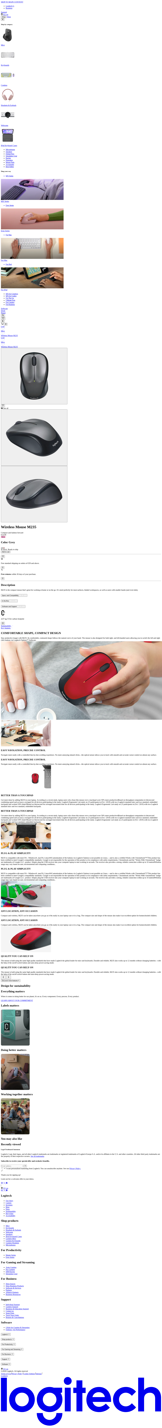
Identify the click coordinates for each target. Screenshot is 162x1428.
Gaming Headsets (12, 1243)
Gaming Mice (11, 1239)
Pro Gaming (10, 1270)
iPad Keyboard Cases (14, 1236)
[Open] (5, 324)
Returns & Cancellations (15, 1317)
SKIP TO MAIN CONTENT (12, 2)
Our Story (9, 1201)
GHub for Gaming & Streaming (18, 1328)
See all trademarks (37, 1156)
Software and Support (9, 607)
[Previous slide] (3, 977)
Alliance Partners (12, 1292)
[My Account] (3, 321)
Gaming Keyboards (13, 1241)
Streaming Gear (11, 1274)
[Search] (3, 315)
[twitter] (4, 1183)
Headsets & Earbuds (13, 1230)
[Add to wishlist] (3, 405)
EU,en (5, 15)
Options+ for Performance (15, 1330)
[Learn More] (3, 623)
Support (4, 12)
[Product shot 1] (34, 376)
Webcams (9, 1232)
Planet (3, 313)
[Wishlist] (3, 318)
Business (9, 8)
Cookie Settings (29, 1374)
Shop (3, 17)
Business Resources (13, 1294)
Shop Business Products (15, 1286)
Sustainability (11, 1211)
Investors (9, 1205)
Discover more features (10, 981)
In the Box (5, 601)
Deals (3, 311)
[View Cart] (2, 324)
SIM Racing (10, 1272)
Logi (3, 327)
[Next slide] (8, 977)
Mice (3, 331)
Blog (7, 1207)
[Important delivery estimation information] (2, 567)
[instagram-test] (2, 1183)
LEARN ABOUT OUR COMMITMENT (17, 1000)
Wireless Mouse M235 (9, 336)
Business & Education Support (17, 1309)
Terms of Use (6, 1374)
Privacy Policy (17, 1374)
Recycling (9, 1214)
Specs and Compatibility (10, 595)
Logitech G (10, 6)
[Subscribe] (25, 1166)
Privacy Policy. (75, 1168)
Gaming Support (12, 1307)
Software (4, 309)
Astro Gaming (11, 1267)
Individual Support (13, 1305)
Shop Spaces (10, 1284)
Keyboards (10, 1228)
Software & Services (13, 1288)
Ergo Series (10, 1257)
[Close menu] (2, 19)
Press (8, 1209)
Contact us (10, 1311)
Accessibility (10, 1216)
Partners (9, 1290)
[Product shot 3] (34, 494)
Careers (8, 1203)
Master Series (11, 1255)
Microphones (11, 1245)
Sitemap (39, 1374)
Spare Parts (10, 1313)
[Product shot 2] (34, 437)
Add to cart (5, 552)
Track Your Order (12, 1315)
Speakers (9, 1234)
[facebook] (7, 1183)
